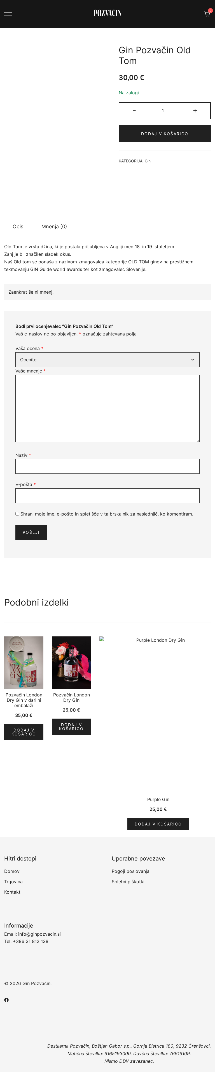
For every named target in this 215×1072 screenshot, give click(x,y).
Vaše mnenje (30, 371)
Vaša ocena (29, 348)
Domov (12, 871)
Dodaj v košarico (164, 133)
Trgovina (13, 881)
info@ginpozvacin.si (39, 934)
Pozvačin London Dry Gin (71, 697)
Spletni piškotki (128, 881)
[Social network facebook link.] (6, 999)
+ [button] (195, 110)
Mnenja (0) (54, 226)
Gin (148, 160)
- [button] (134, 110)
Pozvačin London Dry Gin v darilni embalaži (24, 700)
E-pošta (25, 484)
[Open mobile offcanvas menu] (8, 14)
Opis (18, 226)
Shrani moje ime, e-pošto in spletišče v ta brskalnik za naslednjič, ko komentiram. (106, 514)
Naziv (23, 455)
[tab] (18, 227)
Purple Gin (158, 799)
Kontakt (12, 892)
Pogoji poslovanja (130, 871)
